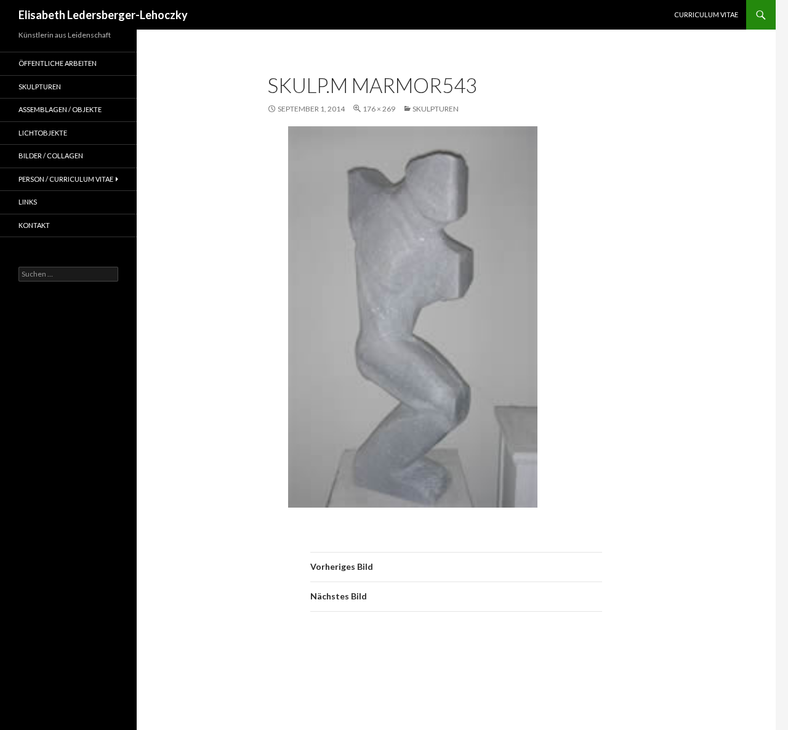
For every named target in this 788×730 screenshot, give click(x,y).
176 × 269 (379, 108)
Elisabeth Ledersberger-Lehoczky (103, 15)
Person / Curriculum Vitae (65, 179)
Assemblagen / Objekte (60, 109)
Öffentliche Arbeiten (57, 63)
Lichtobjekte (42, 133)
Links (27, 202)
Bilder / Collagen (50, 156)
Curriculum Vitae (706, 14)
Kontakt (34, 225)
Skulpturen (435, 108)
